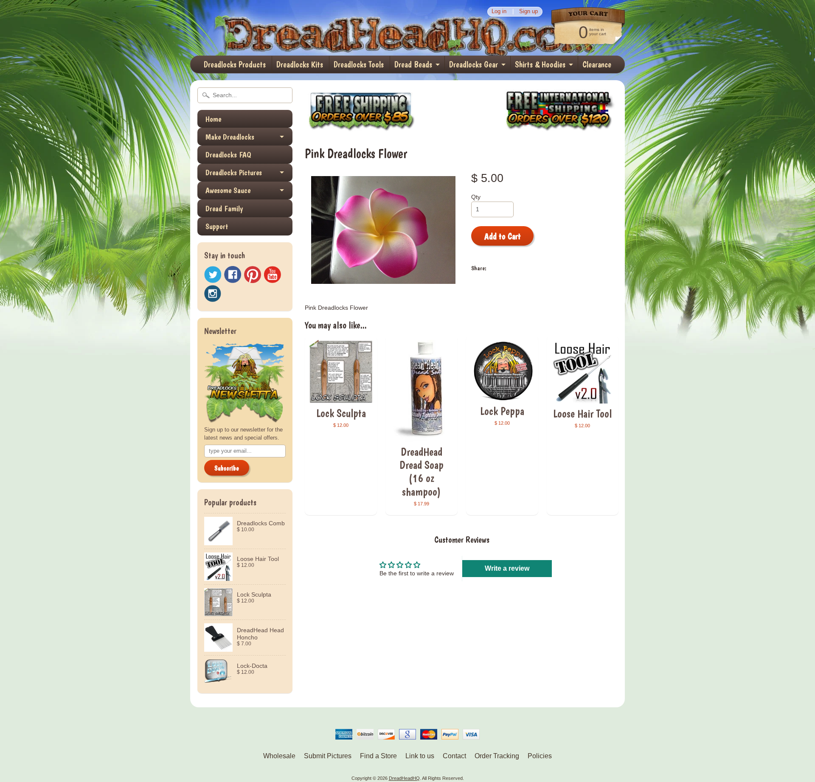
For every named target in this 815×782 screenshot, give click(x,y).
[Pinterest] (252, 274)
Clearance (596, 64)
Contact (454, 756)
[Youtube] (272, 274)
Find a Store (378, 756)
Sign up (528, 11)
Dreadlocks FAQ (228, 155)
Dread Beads (413, 64)
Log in (499, 11)
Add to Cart (502, 236)
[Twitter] (212, 274)
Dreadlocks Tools (359, 64)
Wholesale (279, 756)
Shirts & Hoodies (540, 64)
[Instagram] (212, 293)
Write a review (507, 568)
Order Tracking (497, 756)
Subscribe (226, 468)
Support (216, 226)
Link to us (419, 756)
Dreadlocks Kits (299, 64)
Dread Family (224, 208)
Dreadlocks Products (235, 64)
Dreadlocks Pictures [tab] (233, 172)
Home (213, 119)
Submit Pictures (327, 756)
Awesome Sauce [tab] (227, 190)
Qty (476, 197)
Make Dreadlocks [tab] (229, 137)
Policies (540, 756)
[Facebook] (232, 274)
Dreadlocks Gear (473, 64)
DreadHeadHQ (281, 27)
